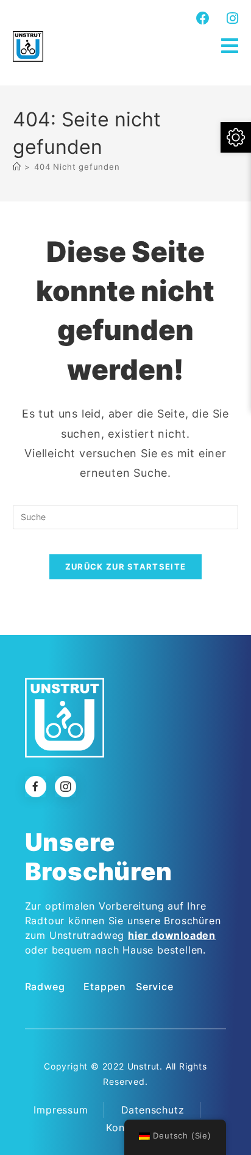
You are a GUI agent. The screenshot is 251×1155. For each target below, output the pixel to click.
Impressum (61, 1110)
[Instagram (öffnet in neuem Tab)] (231, 18)
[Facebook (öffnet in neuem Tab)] (203, 18)
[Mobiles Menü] (230, 46)
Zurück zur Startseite (125, 566)
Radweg (45, 986)
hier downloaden (172, 935)
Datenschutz (153, 1110)
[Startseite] (17, 167)
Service (155, 986)
